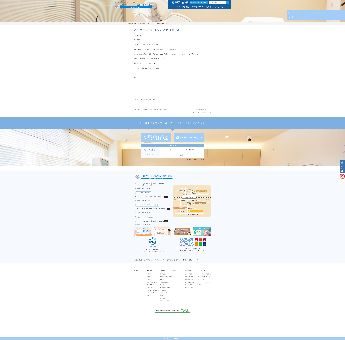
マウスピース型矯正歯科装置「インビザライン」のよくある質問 (204, 276)
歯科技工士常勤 (189, 287)
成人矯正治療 (163, 274)
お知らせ (142, 23)
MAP (166, 197)
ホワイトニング (163, 293)
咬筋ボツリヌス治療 (164, 301)
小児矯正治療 (163, 290)
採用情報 (188, 270)
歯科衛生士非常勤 (189, 282)
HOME (178, 7)
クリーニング (163, 295)
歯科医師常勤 (188, 274)
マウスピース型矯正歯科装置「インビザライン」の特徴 (153, 292)
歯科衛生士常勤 (189, 279)
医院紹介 (149, 274)
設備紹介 (149, 276)
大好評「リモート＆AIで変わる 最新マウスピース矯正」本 (152, 109)
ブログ (136, 23)
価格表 (200, 7)
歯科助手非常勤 (189, 284)
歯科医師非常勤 (189, 276)
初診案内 (149, 279)
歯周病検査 (162, 298)
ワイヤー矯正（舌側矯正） (166, 287)
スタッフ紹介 (150, 287)
